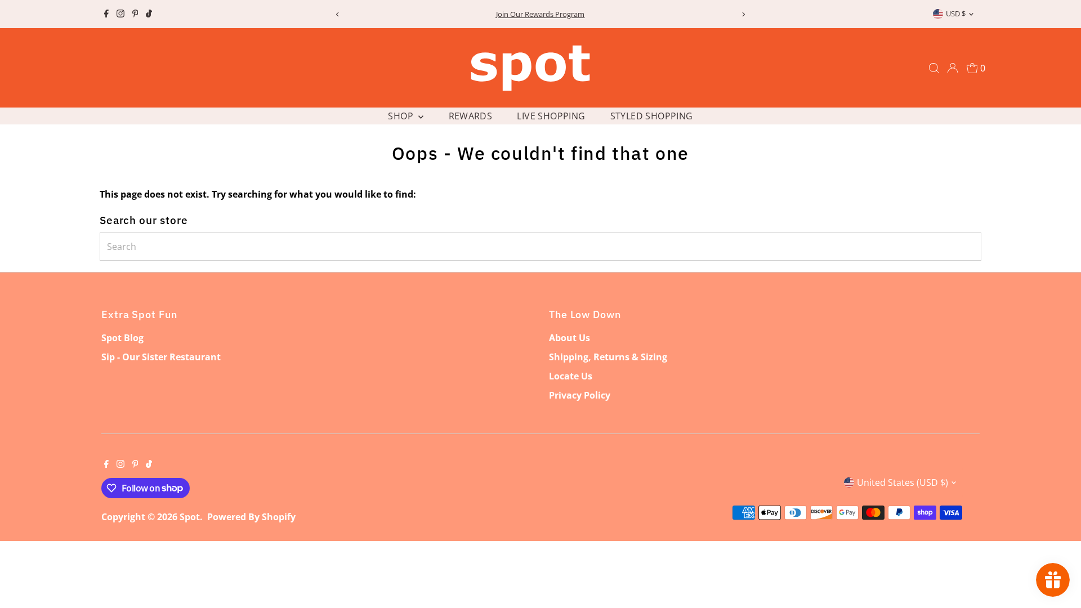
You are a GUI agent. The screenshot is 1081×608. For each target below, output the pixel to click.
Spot (190, 517)
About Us (569, 338)
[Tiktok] (149, 14)
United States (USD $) (902, 482)
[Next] (743, 14)
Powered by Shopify (251, 517)
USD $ (956, 13)
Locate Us (570, 376)
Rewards (471, 116)
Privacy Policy (579, 395)
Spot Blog (122, 338)
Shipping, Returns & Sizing (608, 357)
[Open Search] (934, 68)
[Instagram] (120, 14)
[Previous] (337, 14)
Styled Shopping (651, 116)
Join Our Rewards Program (540, 14)
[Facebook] (106, 14)
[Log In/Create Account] (953, 68)
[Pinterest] (135, 14)
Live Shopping (551, 116)
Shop (402, 116)
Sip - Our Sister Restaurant (161, 357)
